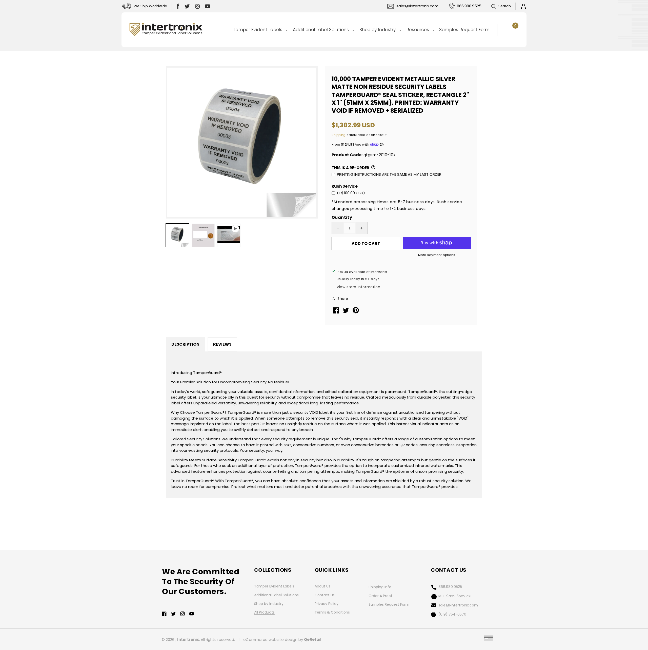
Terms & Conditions (332, 612)
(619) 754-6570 (452, 614)
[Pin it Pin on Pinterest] (356, 312)
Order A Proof (380, 595)
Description (185, 344)
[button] (501, 6)
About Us (322, 586)
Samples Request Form (389, 604)
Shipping (339, 135)
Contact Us (325, 595)
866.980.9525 (469, 6)
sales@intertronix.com (417, 6)
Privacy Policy (326, 603)
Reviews (222, 344)
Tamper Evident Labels (274, 586)
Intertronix (188, 639)
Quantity (342, 217)
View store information (358, 286)
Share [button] (342, 298)
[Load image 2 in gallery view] (203, 235)
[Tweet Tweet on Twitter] (346, 311)
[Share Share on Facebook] (336, 312)
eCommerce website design (270, 639)
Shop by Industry (269, 603)
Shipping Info (380, 586)
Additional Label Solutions (276, 595)
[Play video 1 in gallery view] (228, 235)
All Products (264, 612)
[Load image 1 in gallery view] (177, 235)
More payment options (436, 255)
